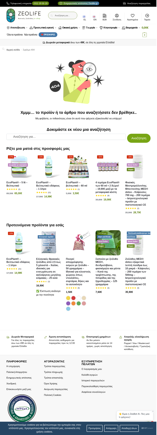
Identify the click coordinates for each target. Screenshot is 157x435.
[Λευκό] (78, 298)
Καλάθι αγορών (90, 374)
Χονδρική (11, 383)
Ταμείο (147, 19)
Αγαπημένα (132, 19)
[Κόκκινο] (73, 298)
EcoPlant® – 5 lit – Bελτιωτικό (16, 184)
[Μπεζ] (84, 298)
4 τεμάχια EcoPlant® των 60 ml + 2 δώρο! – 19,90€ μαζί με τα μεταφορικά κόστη (107, 187)
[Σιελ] (68, 308)
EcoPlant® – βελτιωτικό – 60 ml (76, 184)
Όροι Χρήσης (50, 383)
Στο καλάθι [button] (19, 200)
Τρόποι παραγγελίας (54, 366)
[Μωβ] (68, 303)
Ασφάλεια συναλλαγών (93, 392)
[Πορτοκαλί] (73, 303)
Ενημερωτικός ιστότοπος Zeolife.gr (80, 3)
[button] (146, 31)
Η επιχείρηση (13, 366)
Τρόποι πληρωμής (53, 372)
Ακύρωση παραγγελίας (56, 389)
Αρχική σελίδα (13, 50)
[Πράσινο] (78, 303)
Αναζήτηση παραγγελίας (139, 3)
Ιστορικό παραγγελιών (93, 380)
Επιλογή (78, 316)
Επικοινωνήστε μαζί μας (18, 389)
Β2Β (105, 19)
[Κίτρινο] (68, 298)
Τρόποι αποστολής (53, 377)
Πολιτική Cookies (52, 395)
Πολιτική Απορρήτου (16, 372)
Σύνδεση (117, 19)
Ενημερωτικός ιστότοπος (19, 377)
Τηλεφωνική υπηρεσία (29, 3)
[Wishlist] (27, 158)
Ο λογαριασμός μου (92, 369)
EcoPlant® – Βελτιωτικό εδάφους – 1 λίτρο (48, 185)
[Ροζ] (84, 303)
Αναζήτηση (138, 138)
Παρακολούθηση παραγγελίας (97, 386)
